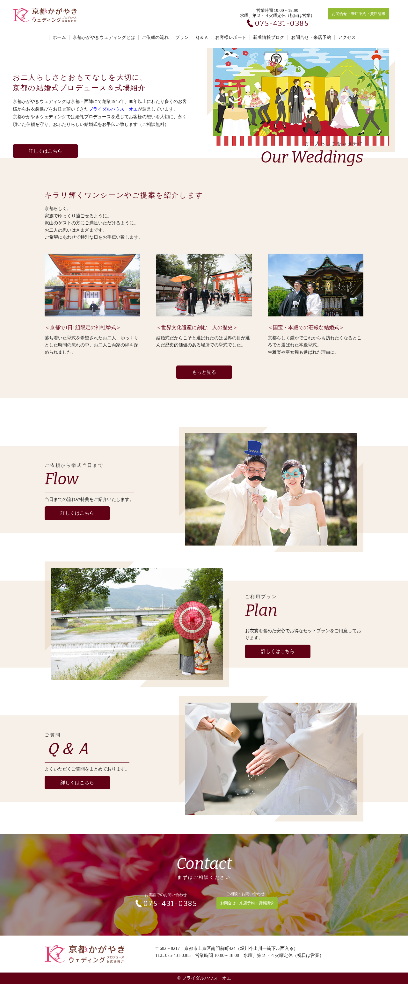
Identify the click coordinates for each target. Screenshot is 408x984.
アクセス (347, 37)
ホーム (59, 37)
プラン (182, 37)
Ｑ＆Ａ (201, 37)
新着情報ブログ (268, 37)
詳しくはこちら (45, 151)
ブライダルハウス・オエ (113, 109)
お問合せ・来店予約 (311, 37)
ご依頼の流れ (155, 37)
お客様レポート (230, 37)
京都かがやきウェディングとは (104, 37)
